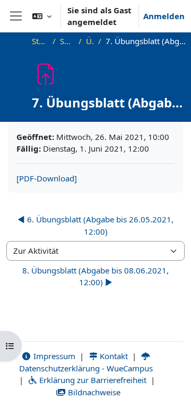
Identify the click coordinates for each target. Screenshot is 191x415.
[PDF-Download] (46, 178)
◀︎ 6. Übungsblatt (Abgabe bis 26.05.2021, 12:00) (95, 225)
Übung (90, 41)
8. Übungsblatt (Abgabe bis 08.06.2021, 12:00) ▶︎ (95, 276)
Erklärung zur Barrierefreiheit (91, 380)
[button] (41, 16)
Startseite (40, 41)
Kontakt (113, 356)
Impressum (53, 356)
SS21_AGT (67, 41)
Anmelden (164, 16)
